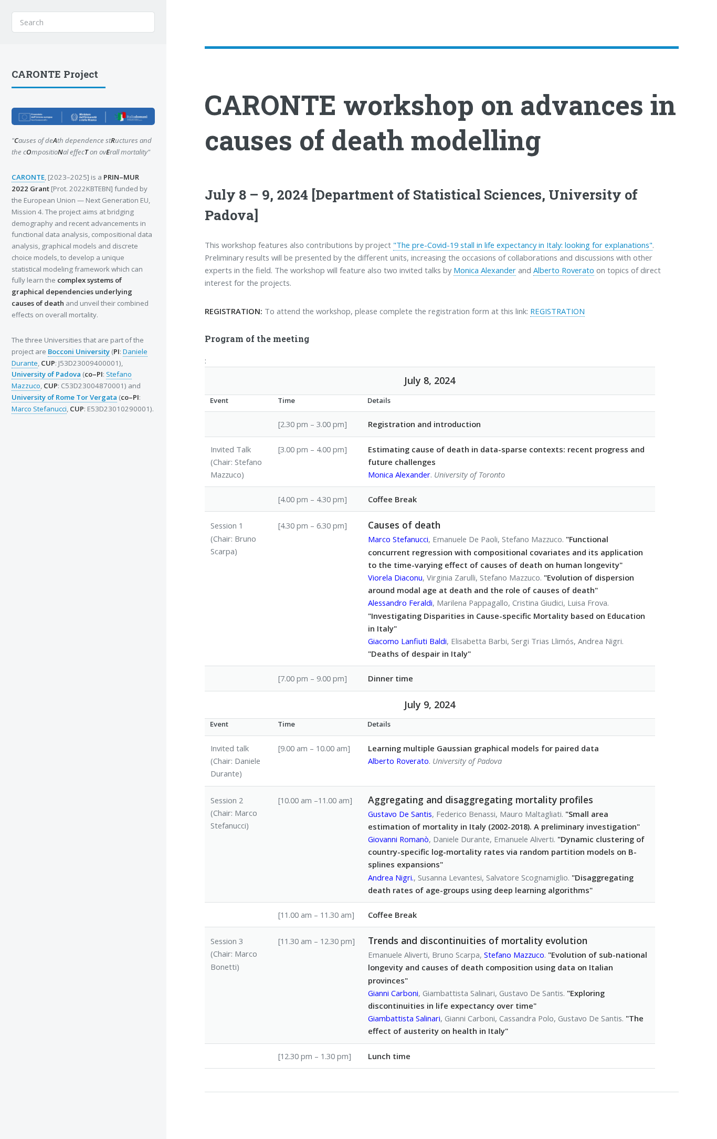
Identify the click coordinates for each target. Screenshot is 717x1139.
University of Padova (46, 374)
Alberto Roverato (563, 270)
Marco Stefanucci (39, 408)
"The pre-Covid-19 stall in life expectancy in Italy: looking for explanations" (522, 245)
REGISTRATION (557, 311)
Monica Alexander (485, 270)
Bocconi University (79, 351)
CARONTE (270, 104)
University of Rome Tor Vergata (64, 397)
